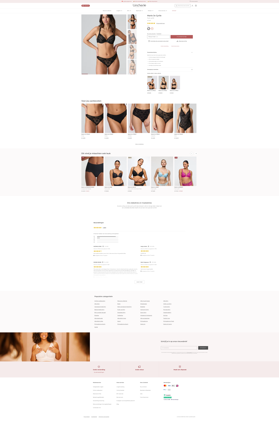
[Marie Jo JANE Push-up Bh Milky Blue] (162, 171)
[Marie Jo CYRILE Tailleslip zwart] (139, 118)
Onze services (161, 10)
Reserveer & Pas (183, 41)
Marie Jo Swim (167, 324)
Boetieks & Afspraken (145, 390)
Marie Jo (142, 324)
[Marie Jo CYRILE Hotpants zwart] (162, 118)
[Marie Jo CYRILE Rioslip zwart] (116, 118)
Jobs (141, 393)
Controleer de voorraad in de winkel (159, 41)
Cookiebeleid (94, 416)
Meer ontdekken (139, 144)
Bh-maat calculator (151, 33)
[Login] (192, 5)
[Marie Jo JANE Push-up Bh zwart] (116, 171)
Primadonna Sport (122, 324)
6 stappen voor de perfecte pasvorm (126, 400)
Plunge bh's (166, 309)
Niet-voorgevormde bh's (124, 307)
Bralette (142, 307)
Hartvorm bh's (144, 309)
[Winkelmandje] (196, 5)
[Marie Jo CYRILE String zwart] (92, 118)
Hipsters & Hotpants (146, 315)
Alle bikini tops (121, 318)
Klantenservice (97, 382)
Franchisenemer (144, 397)
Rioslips (96, 315)
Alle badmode (98, 318)
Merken (150, 10)
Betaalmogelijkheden (98, 397)
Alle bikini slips (98, 321)
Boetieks (86, 5)
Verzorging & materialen (152, 69)
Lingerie (118, 10)
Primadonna (144, 321)
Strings (165, 315)
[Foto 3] (98, 74)
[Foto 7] (123, 74)
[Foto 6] (117, 74)
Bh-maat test (120, 393)
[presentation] (191, 153)
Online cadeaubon (99, 301)
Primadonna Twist (168, 321)
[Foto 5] (110, 74)
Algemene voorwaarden (104, 416)
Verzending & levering (98, 400)
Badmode (138, 10)
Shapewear (143, 304)
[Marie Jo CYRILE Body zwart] (185, 118)
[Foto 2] (91, 74)
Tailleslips (120, 315)
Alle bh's (165, 301)
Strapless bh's (121, 312)
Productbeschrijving (152, 52)
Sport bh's (143, 312)
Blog (118, 404)
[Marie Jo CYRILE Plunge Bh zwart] (164, 82)
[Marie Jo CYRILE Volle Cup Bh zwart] (175, 82)
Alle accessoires (144, 318)
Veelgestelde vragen (98, 386)
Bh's (128, 10)
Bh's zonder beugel (100, 312)
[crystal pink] (152, 28)
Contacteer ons (97, 407)
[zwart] (148, 28)
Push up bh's (121, 309)
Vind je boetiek (120, 390)
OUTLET (174, 10)
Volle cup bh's (167, 304)
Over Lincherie (144, 382)
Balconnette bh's (99, 309)
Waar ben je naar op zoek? (183, 5)
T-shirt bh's (166, 307)
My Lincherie (143, 386)
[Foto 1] (85, 74)
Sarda (96, 327)
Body (118, 304)
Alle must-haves (145, 301)
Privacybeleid (189, 352)
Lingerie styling (120, 386)
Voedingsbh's (167, 312)
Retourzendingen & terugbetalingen (102, 404)
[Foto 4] (104, 74)
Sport (119, 321)
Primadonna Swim (99, 324)
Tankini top (166, 318)
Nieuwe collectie (107, 10)
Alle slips (96, 304)
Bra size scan (120, 397)
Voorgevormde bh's (100, 307)
